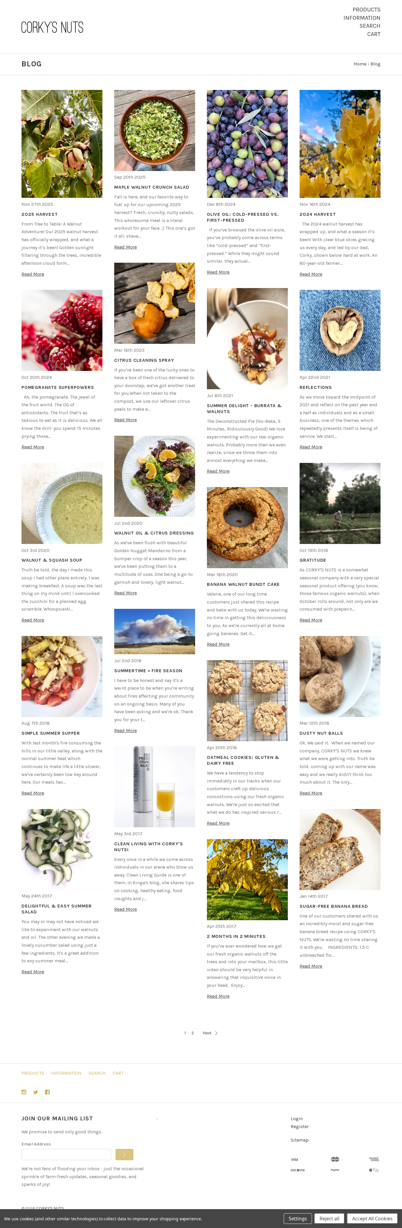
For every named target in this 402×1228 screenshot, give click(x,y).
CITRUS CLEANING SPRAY (144, 360)
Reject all (329, 1218)
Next (207, 1032)
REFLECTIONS (316, 387)
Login (297, 1118)
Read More (32, 274)
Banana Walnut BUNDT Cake (243, 584)
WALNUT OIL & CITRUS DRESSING (154, 533)
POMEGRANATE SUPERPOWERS (57, 387)
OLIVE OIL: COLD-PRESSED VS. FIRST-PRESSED (243, 217)
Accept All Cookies (372, 1218)
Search (370, 25)
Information (362, 17)
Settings (298, 1218)
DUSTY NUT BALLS (321, 733)
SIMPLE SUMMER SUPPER (50, 733)
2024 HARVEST (318, 214)
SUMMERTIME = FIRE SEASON (148, 670)
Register (300, 1126)
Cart (374, 34)
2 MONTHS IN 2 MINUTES (236, 936)
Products (367, 9)
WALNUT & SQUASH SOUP (51, 560)
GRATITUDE (313, 560)
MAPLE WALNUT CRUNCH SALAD (152, 187)
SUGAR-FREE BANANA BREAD (334, 906)
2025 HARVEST (39, 214)
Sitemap (300, 1140)
